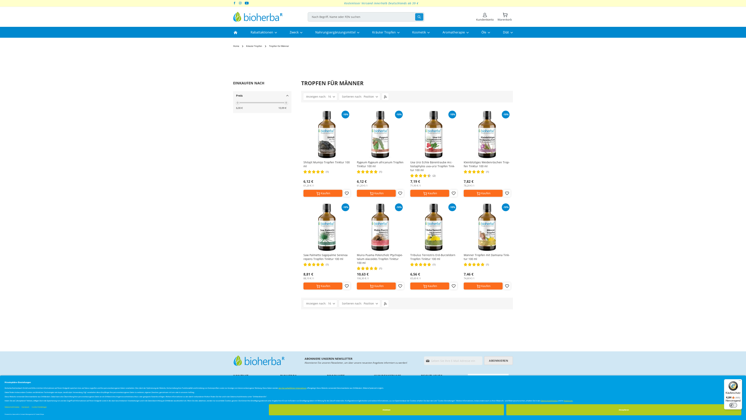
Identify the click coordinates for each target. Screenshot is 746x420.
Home (236, 46)
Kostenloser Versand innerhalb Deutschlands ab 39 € (381, 3)
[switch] (733, 405)
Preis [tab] (239, 95)
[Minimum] (238, 103)
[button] (346, 193)
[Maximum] (286, 103)
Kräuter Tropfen (254, 46)
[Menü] (739, 381)
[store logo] (258, 17)
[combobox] (366, 17)
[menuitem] (235, 32)
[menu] (373, 32)
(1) (327, 171)
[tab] (248, 83)
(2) (434, 175)
